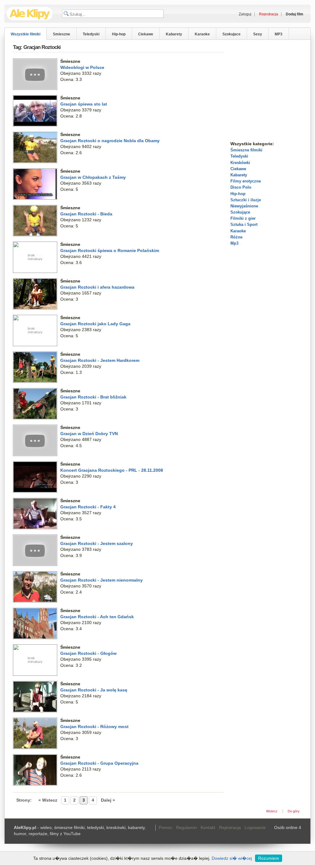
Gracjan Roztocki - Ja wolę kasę (93, 689)
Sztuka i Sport (243, 224)
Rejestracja (230, 827)
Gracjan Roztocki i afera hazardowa (97, 287)
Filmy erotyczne (245, 181)
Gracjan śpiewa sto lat (83, 104)
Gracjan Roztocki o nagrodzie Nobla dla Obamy (110, 140)
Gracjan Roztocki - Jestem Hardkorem (99, 360)
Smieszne (61, 34)
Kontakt (208, 827)
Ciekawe (145, 34)
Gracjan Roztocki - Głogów (88, 653)
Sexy (257, 34)
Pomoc (165, 827)
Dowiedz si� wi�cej (232, 858)
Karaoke (202, 34)
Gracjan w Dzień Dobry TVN (89, 433)
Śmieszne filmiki (246, 150)
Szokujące (240, 212)
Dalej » (108, 800)
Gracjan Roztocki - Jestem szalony (96, 543)
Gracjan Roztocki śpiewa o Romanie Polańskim (109, 250)
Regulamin (186, 827)
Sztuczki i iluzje (245, 200)
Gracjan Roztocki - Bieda (86, 213)
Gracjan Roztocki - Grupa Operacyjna (99, 763)
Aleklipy (29, 14)
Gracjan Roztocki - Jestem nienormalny (101, 580)
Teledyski (91, 34)
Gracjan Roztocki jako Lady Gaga (95, 323)
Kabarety (174, 34)
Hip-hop (119, 34)
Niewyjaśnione (244, 206)
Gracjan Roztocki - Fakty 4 (88, 506)
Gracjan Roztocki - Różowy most (94, 726)
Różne (236, 237)
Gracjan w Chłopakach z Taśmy (93, 177)
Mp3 (234, 243)
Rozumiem (268, 858)
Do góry (294, 811)
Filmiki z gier (243, 218)
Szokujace (231, 34)
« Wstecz (47, 800)
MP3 (278, 34)
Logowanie (255, 827)
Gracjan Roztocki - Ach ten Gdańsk (97, 616)
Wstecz (271, 811)
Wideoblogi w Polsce (82, 67)
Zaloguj (245, 14)
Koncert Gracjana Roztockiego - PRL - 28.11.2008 (111, 470)
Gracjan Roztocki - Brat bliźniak (93, 396)
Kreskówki (240, 162)
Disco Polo (240, 187)
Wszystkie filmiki (25, 34)
